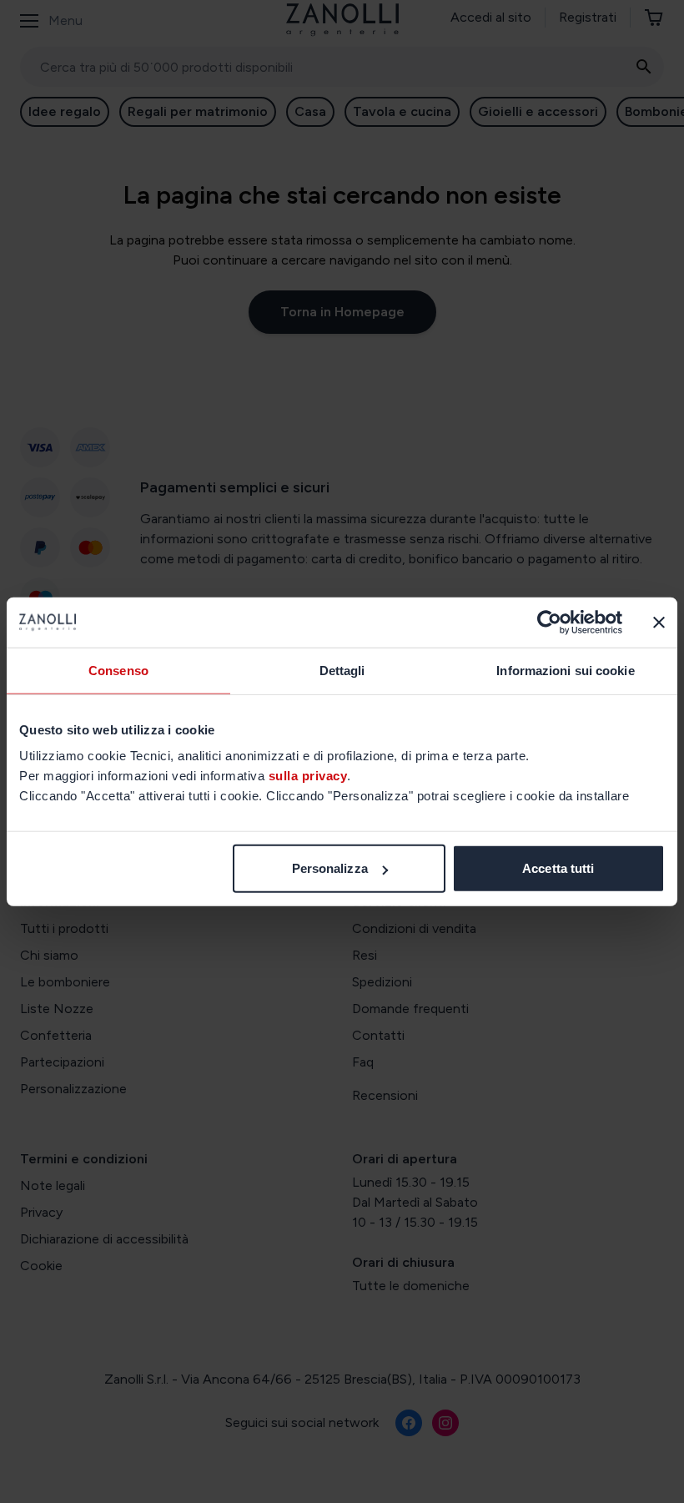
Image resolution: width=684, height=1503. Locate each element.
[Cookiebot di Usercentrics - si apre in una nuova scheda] (549, 621)
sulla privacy (308, 776)
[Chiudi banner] (659, 622)
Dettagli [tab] (342, 670)
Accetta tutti (558, 868)
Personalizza (330, 868)
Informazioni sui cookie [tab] (565, 670)
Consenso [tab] (118, 670)
